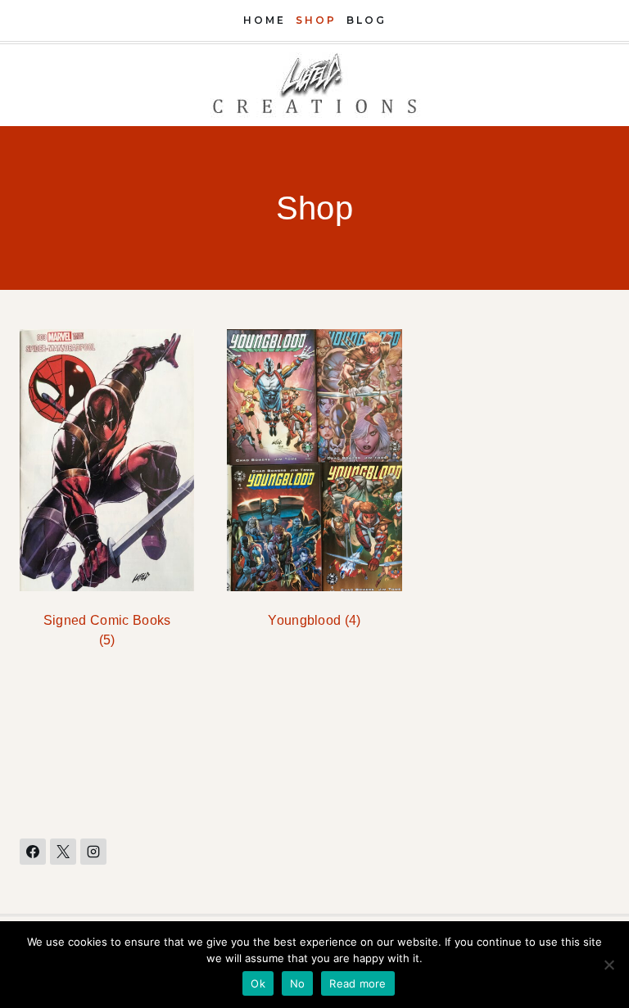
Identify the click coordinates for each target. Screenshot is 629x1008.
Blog (366, 20)
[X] (63, 851)
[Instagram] (93, 851)
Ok (258, 983)
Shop (316, 20)
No (297, 983)
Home (264, 20)
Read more (357, 983)
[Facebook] (33, 851)
